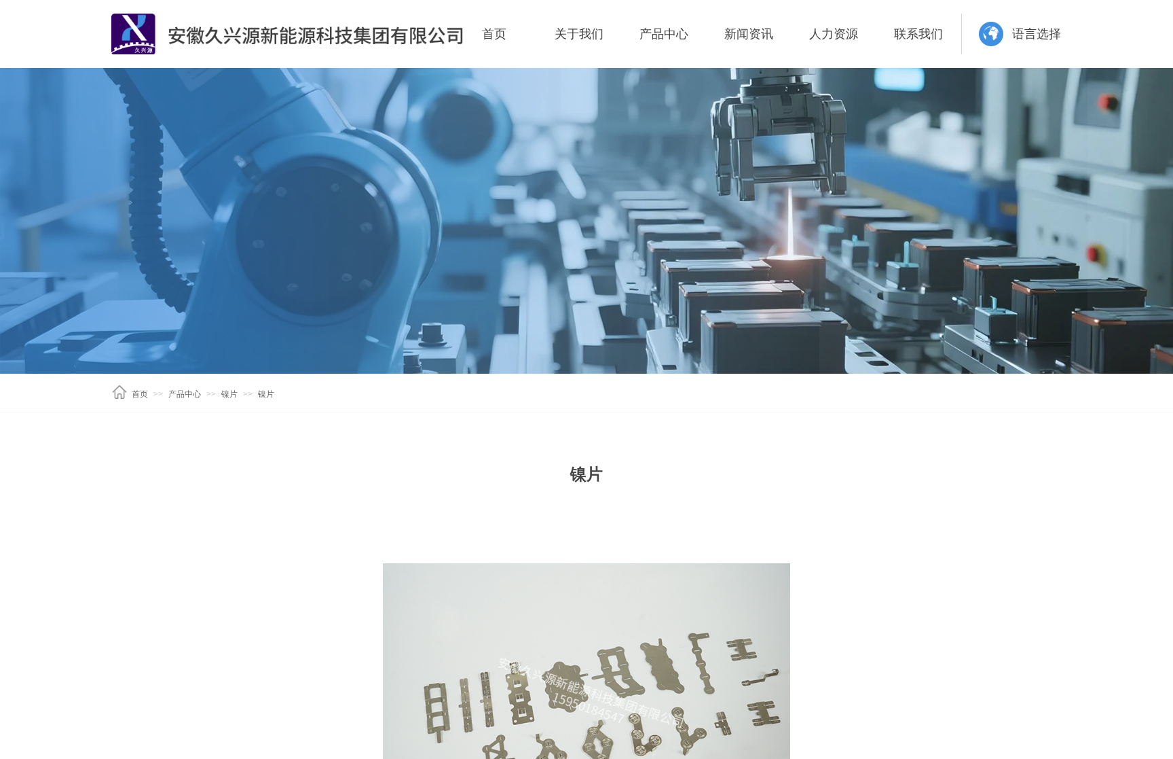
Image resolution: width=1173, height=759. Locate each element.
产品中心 (663, 34)
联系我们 (918, 34)
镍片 (229, 394)
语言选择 (1036, 34)
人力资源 (833, 34)
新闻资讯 (748, 34)
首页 (494, 34)
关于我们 (579, 34)
